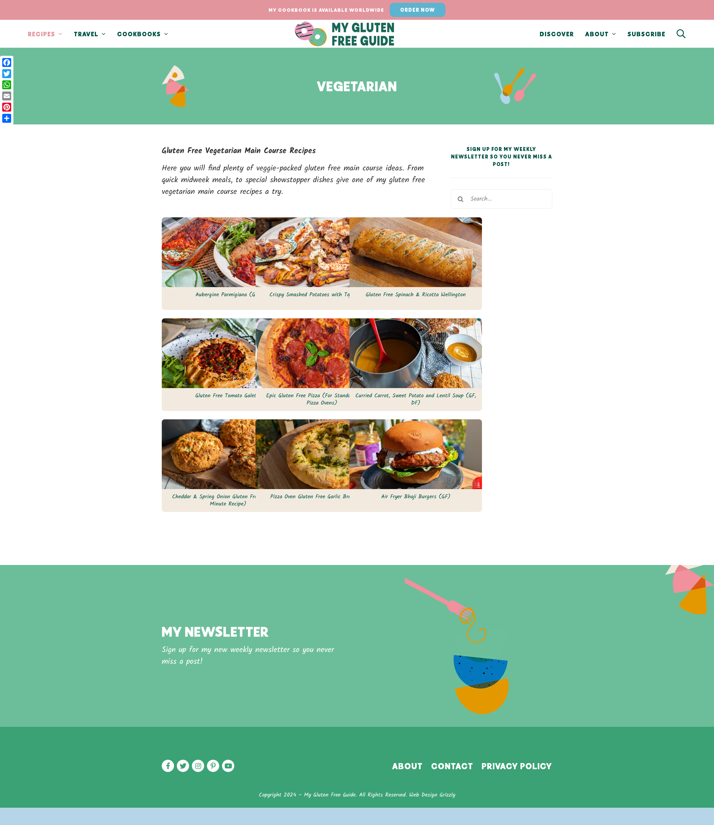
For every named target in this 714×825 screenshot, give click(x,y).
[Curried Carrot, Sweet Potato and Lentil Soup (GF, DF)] (415, 353)
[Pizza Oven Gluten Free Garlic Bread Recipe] (321, 454)
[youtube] (228, 766)
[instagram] (198, 766)
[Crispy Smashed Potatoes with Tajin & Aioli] (321, 252)
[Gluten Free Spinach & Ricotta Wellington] (415, 252)
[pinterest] (213, 766)
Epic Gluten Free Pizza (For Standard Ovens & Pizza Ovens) (321, 399)
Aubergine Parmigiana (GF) (228, 294)
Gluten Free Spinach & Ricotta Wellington (416, 294)
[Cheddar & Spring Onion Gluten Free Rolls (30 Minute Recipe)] (228, 454)
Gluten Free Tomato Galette (228, 395)
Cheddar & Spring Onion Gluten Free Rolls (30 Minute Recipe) (228, 500)
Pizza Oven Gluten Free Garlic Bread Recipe (321, 496)
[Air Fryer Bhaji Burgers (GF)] (415, 454)
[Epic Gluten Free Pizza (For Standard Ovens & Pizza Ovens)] (321, 353)
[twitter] (183, 766)
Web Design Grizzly (432, 795)
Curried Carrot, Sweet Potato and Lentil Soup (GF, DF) (415, 399)
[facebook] (168, 766)
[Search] (681, 34)
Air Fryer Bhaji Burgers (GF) (415, 496)
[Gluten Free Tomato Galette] (228, 353)
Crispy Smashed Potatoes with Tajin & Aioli (321, 294)
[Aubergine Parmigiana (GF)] (228, 252)
